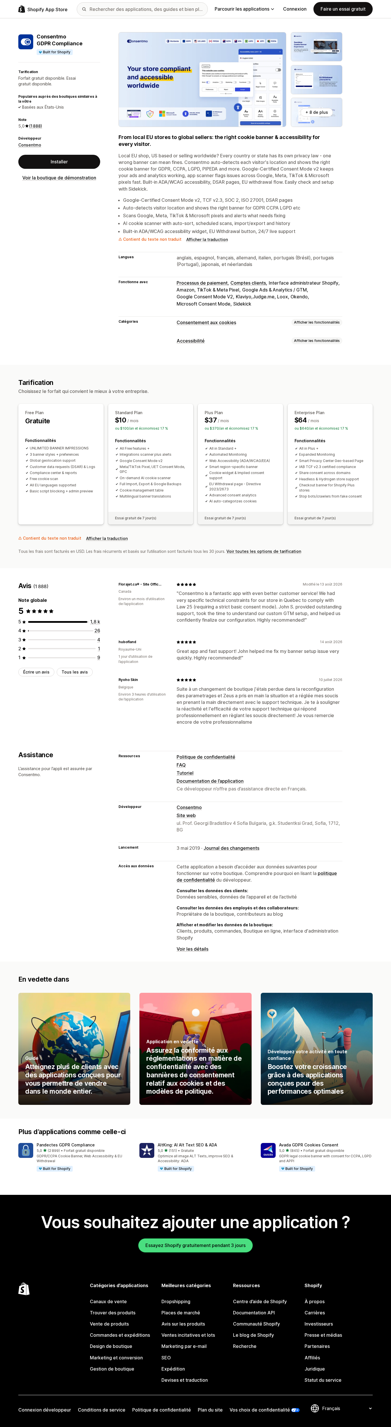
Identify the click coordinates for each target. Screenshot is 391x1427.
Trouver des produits (112, 1313)
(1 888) (35, 126)
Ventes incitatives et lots (188, 1335)
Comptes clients (248, 283)
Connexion (295, 9)
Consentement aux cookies (206, 322)
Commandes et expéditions (120, 1335)
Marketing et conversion (116, 1358)
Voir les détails (192, 949)
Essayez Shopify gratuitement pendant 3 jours (195, 1245)
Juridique (315, 1369)
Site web (186, 815)
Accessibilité (191, 341)
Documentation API (254, 1313)
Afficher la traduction (207, 239)
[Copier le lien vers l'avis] (165, 584)
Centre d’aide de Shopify (260, 1301)
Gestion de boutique (112, 1369)
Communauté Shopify (256, 1324)
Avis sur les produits (183, 1324)
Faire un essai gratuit (343, 9)
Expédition (173, 1369)
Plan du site (210, 1410)
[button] (74, 1157)
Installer (59, 162)
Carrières (315, 1313)
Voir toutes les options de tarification (263, 551)
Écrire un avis (36, 672)
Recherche (244, 1346)
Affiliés (312, 1358)
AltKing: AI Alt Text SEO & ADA (187, 1144)
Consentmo (29, 144)
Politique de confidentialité (206, 757)
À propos (315, 1301)
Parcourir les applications (242, 9)
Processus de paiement (202, 283)
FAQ (181, 765)
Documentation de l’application (210, 781)
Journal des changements (231, 848)
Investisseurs (319, 1324)
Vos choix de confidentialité (260, 1410)
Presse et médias (323, 1335)
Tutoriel (185, 773)
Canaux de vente (108, 1301)
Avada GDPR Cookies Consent (308, 1144)
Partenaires (317, 1346)
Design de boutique (111, 1346)
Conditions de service (101, 1410)
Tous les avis (75, 672)
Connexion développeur (44, 1410)
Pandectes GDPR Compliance (66, 1144)
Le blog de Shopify (253, 1335)
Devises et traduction (184, 1380)
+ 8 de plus (316, 112)
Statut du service (323, 1380)
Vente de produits (109, 1324)
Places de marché (180, 1313)
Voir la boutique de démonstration (59, 178)
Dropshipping (175, 1301)
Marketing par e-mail (184, 1346)
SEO (166, 1358)
